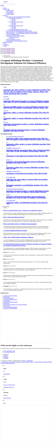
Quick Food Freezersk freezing (13, 39)
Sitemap (24, 360)
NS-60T (13, 19)
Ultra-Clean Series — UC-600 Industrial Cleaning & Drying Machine (21, 32)
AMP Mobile (30, 360)
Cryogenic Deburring (38, 362)
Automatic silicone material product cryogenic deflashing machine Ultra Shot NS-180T (24, 130)
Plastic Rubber (6, 300)
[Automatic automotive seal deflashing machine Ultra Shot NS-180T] (7, 183)
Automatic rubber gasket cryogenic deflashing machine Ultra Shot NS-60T (28, 144)
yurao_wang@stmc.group (9, 350)
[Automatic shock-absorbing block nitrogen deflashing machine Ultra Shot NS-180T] (9, 159)
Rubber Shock (6, 297)
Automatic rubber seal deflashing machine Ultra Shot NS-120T (27, 203)
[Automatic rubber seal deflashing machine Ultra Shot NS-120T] (10, 200)
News (4, 43)
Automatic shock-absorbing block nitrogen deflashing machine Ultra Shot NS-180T (25, 162)
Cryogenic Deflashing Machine (10, 307)
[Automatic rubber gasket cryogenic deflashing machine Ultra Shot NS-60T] (7, 142)
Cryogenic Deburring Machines (10, 302)
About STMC (6, 9)
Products (5, 15)
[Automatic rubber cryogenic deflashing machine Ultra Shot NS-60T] (5, 110)
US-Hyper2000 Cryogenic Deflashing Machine (16, 40)
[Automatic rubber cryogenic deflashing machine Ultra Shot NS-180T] (4, 116)
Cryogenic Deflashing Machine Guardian (15, 230)
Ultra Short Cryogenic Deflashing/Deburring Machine (18, 16)
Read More (5, 96)
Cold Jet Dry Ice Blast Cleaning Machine (15, 35)
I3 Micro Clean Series (14, 37)
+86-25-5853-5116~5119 (9, 352)
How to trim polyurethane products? (14, 217)
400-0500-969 (6, 374)
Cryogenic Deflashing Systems (10, 299)
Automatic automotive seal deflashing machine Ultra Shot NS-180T (27, 185)
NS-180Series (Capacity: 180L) (16, 25)
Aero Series (11, 38)
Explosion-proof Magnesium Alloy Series (18, 29)
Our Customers (9, 11)
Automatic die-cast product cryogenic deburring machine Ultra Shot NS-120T (27, 180)
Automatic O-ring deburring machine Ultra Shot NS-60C (26, 173)
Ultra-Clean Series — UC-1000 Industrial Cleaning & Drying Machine (22, 33)
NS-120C (14, 24)
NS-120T (14, 23)
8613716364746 (7, 398)
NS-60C (14, 20)
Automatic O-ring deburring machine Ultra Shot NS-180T (27, 156)
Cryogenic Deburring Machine (10, 295)
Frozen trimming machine (27, 362)
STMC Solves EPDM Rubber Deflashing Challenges (18, 237)
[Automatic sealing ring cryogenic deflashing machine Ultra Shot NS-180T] (7, 165)
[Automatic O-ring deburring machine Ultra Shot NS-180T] (7, 154)
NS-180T (14, 27)
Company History (10, 13)
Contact (5, 46)
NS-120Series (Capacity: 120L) (16, 21)
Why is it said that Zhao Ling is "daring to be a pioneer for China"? (23, 210)
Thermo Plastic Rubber (8, 298)
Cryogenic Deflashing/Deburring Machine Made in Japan (19, 30)
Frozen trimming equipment (15, 362)
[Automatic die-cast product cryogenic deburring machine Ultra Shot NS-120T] (10, 177)
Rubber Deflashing (47, 362)
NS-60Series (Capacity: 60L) (15, 18)
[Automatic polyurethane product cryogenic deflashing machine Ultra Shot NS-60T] (5, 122)
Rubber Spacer (6, 305)
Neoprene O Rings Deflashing (10, 308)
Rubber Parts (6, 303)
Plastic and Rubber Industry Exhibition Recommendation (20, 224)
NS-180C (14, 28)
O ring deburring (4, 362)
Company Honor (10, 14)
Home (4, 8)
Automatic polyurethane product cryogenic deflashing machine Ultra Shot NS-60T (26, 124)
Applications (6, 44)
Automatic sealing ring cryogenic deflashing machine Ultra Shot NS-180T (27, 168)
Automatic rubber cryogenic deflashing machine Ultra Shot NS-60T (26, 113)
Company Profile (10, 10)
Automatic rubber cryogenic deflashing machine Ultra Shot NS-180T (26, 118)
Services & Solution (7, 42)
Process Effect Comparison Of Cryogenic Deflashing (15, 304)
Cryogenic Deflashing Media (12, 34)
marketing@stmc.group (8, 387)
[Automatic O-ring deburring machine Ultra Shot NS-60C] (13, 171)
